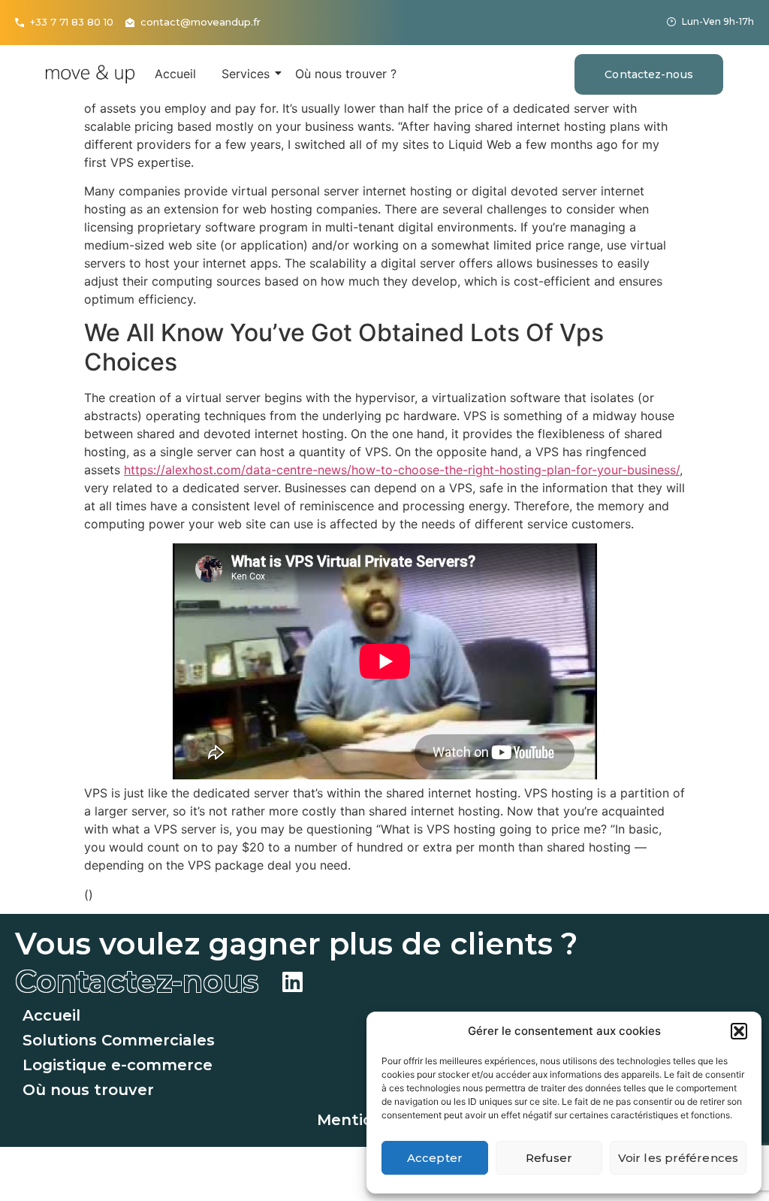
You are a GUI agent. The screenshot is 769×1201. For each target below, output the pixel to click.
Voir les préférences (678, 1158)
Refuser (549, 1158)
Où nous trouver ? (346, 73)
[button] (738, 1031)
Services (246, 73)
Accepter (435, 1158)
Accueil (175, 73)
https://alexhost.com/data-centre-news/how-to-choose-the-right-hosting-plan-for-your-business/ (402, 469)
